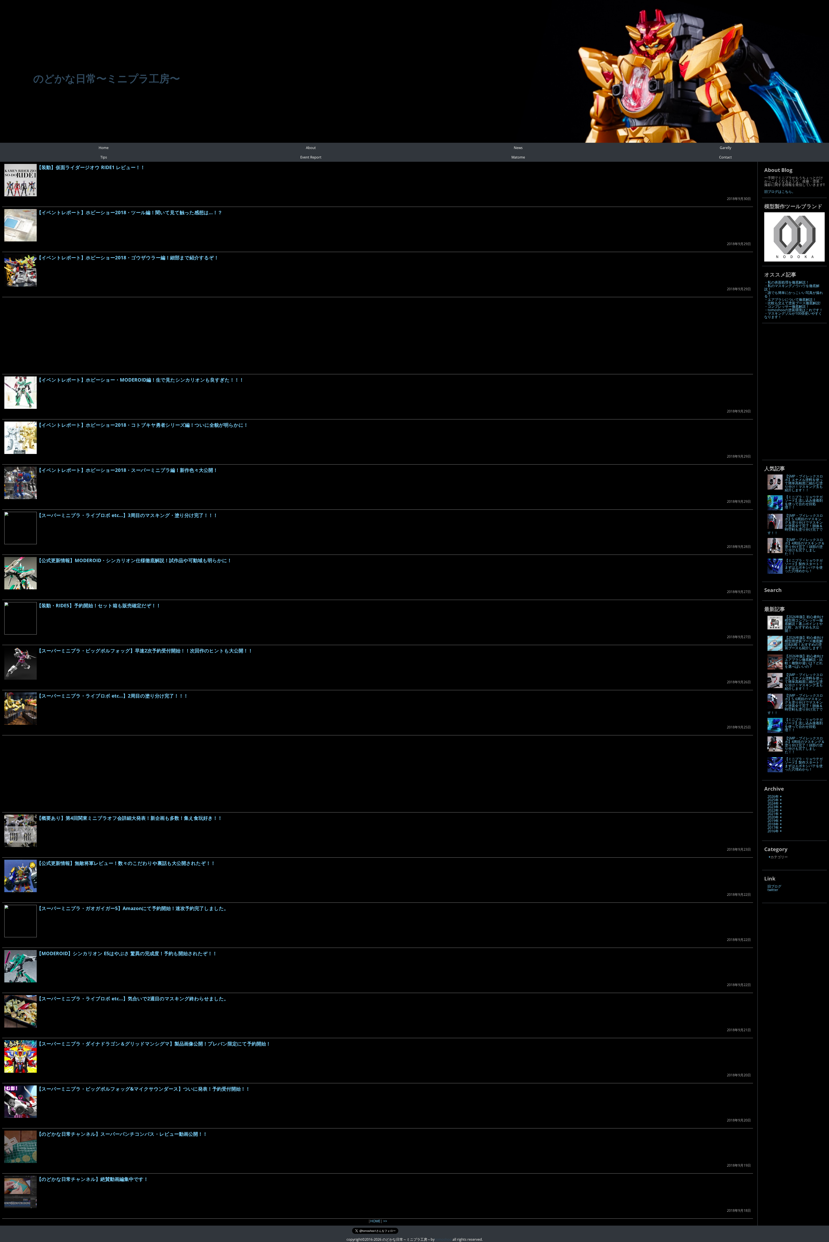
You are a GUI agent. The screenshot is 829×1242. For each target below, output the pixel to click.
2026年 (773, 796)
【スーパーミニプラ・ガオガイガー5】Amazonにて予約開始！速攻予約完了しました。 (133, 908)
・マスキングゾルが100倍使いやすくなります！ (793, 315)
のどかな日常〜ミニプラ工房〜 (106, 78)
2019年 (773, 820)
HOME (375, 1221)
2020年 (773, 817)
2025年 (773, 800)
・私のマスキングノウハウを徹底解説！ (792, 287)
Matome (518, 157)
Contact (725, 157)
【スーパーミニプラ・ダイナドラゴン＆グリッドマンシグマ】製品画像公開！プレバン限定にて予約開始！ (154, 1043)
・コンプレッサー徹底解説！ (786, 306)
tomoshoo (443, 1239)
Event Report (310, 157)
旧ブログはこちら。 (779, 191)
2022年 (773, 810)
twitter (772, 889)
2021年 (773, 813)
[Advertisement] (133, 335)
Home (104, 147)
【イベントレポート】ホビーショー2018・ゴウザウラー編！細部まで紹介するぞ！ (128, 257)
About (311, 147)
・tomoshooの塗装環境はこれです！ (793, 310)
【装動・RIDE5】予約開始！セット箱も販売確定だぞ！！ (99, 605)
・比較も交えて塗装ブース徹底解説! (792, 303)
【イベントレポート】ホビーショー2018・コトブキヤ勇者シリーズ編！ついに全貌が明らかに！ (142, 425)
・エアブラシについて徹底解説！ (790, 299)
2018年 (773, 824)
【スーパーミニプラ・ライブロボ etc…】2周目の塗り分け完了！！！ (112, 695)
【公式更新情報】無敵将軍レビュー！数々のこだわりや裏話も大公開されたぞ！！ (126, 863)
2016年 (773, 831)
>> (385, 1221)
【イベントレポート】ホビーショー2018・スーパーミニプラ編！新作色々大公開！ (127, 470)
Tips (103, 157)
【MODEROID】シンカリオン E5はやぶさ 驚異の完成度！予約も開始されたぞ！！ (127, 953)
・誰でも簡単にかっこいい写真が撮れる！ (793, 294)
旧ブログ (774, 886)
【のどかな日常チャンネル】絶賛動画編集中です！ (92, 1179)
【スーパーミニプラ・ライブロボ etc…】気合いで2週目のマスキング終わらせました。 (133, 998)
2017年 (773, 827)
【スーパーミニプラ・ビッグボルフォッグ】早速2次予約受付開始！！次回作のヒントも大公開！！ (145, 650)
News (518, 147)
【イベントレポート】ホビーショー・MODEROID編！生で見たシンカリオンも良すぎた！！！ (140, 379)
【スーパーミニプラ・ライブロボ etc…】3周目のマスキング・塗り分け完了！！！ (127, 515)
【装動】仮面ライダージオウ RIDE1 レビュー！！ (91, 167)
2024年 (773, 803)
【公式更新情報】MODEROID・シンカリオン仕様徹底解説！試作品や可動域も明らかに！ (134, 560)
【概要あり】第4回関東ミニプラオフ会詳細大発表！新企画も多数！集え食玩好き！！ (129, 818)
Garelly (725, 147)
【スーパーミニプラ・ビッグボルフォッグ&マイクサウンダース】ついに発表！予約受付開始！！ (143, 1088)
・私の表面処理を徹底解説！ (786, 282)
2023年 (773, 806)
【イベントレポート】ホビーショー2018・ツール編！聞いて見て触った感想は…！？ (129, 212)
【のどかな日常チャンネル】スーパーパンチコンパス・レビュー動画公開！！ (122, 1134)
